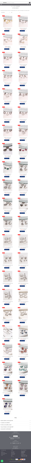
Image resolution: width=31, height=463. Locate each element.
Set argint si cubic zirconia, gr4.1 (7, 137)
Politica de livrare (3, 454)
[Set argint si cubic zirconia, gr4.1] (8, 131)
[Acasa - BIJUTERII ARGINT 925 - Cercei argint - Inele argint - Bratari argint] (5, 2)
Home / (12, 6)
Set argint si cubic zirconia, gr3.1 (7, 28)
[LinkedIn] (17, 443)
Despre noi (2, 451)
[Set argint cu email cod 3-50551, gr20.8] (8, 368)
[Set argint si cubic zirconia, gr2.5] (23, 76)
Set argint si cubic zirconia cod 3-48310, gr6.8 (8, 265)
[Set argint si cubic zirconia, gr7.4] (23, 185)
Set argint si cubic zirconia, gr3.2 (7, 64)
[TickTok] (18, 443)
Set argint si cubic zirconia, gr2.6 (23, 64)
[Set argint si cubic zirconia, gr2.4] (23, 21)
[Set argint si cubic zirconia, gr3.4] (8, 112)
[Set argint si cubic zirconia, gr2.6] (23, 58)
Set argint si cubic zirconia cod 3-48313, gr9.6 (8, 283)
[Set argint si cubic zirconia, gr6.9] (23, 149)
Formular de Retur (13, 454)
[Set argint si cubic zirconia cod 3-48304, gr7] (8, 240)
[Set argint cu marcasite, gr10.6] (8, 149)
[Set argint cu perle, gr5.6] (23, 39)
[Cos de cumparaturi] (29, 4)
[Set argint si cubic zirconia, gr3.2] (8, 58)
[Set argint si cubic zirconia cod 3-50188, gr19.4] (23, 349)
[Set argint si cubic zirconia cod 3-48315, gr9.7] (8, 295)
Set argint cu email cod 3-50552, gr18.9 (23, 374)
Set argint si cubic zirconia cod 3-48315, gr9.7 (8, 301)
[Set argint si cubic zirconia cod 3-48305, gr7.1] (23, 240)
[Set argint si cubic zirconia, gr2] (8, 76)
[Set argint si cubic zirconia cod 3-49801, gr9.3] (23, 331)
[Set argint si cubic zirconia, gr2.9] (23, 94)
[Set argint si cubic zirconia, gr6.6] (8, 167)
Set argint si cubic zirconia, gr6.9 (23, 155)
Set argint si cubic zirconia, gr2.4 (23, 28)
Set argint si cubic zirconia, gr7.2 (7, 228)
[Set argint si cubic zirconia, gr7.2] (8, 222)
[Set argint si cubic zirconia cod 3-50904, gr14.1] (23, 386)
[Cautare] (29, 2)
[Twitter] (15, 443)
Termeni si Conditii (3, 452)
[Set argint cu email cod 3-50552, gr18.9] (23, 368)
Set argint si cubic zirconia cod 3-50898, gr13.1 (8, 392)
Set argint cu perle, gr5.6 (23, 46)
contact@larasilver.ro (16, 448)
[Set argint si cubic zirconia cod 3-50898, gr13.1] (8, 386)
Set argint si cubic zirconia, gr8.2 (7, 192)
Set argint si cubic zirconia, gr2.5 (23, 82)
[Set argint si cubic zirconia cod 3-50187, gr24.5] (8, 349)
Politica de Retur (12, 452)
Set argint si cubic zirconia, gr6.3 (23, 228)
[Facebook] (11, 443)
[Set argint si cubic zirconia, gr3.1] (8, 21)
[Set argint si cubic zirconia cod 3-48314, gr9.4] (23, 276)
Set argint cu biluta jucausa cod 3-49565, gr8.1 (8, 319)
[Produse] (1, 4)
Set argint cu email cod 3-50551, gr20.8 (8, 374)
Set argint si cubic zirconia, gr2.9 (23, 119)
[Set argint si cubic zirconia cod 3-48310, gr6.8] (8, 258)
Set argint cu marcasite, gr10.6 (7, 155)
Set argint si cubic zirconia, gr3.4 (7, 119)
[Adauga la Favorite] (10, 30)
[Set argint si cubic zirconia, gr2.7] (8, 94)
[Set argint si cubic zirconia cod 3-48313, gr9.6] (8, 276)
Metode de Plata (12, 451)
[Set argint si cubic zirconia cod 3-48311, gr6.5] (23, 258)
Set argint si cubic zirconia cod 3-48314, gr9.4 (23, 283)
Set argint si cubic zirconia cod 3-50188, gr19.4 (23, 356)
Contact (2, 455)
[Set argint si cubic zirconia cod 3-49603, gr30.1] (8, 331)
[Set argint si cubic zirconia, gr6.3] (23, 167)
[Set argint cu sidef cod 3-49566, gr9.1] (23, 313)
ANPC (11, 455)
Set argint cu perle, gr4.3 (7, 46)
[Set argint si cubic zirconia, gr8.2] (8, 185)
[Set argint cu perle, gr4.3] (8, 39)
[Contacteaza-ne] (27, 4)
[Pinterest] (12, 443)
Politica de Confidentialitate (4, 453)
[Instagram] (20, 443)
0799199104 (16, 447)
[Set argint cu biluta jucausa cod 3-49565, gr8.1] (8, 313)
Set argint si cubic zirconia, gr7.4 (23, 192)
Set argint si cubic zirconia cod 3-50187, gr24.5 (8, 356)
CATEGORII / (14, 6)
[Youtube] (14, 443)
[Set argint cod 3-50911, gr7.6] (8, 404)
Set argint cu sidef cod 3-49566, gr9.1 (23, 319)
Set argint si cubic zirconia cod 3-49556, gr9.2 (23, 301)
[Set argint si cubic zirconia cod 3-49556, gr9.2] (23, 295)
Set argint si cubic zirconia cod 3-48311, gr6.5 (23, 265)
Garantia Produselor (13, 453)
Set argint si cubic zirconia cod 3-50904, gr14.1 (23, 392)
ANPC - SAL (12, 456)
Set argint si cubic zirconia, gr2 (7, 82)
